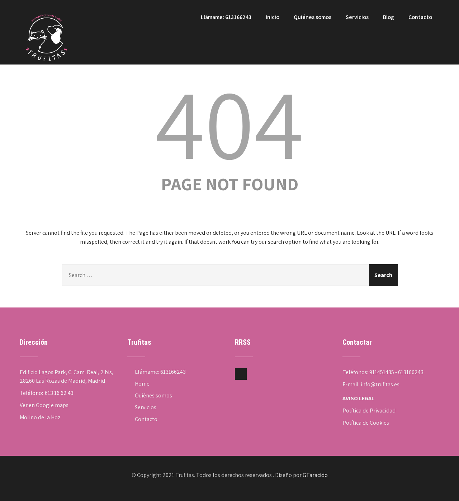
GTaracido (315, 475)
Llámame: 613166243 (226, 17)
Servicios (357, 17)
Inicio (272, 17)
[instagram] (241, 374)
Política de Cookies (365, 422)
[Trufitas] (47, 4)
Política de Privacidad (369, 410)
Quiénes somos (312, 17)
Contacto (420, 17)
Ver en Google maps (44, 405)
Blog (388, 17)
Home (142, 383)
